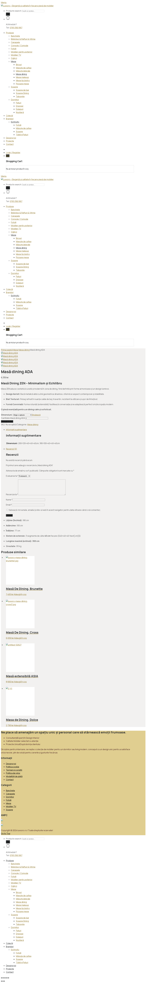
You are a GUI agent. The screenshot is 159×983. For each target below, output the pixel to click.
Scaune (14, 86)
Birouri (19, 64)
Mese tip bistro (23, 80)
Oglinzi (14, 58)
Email (9, 504)
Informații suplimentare (16, 429)
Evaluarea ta (12, 476)
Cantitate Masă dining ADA (13, 418)
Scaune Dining (22, 93)
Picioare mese (22, 83)
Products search (14, 10)
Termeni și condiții (14, 770)
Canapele (15, 42)
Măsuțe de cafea (23, 128)
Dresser (19, 106)
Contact (10, 144)
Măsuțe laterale (23, 71)
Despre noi (11, 137)
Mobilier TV (16, 55)
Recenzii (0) (11, 449)
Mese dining (21, 74)
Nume (9, 499)
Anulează (36, 414)
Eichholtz (15, 122)
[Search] (8, 14)
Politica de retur (13, 773)
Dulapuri (19, 109)
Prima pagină (7, 349)
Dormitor (15, 99)
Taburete (20, 96)
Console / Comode (19, 45)
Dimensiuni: (7, 414)
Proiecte (10, 141)
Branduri (10, 118)
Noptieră (20, 112)
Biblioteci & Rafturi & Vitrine (23, 39)
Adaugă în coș (7, 421)
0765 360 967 (16, 27)
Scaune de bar (22, 90)
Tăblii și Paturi (22, 134)
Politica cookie (12, 766)
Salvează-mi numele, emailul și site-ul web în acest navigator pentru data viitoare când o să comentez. (55, 510)
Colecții (9, 115)
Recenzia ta (12, 494)
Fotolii (13, 48)
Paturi (18, 102)
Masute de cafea (23, 67)
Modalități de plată (14, 776)
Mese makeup (22, 77)
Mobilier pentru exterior (21, 52)
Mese (13, 61)
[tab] (70, 429)
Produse (10, 32)
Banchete (15, 36)
